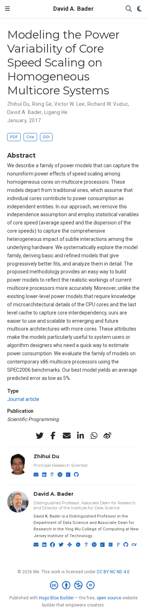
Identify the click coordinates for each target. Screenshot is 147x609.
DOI (46, 137)
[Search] (129, 9)
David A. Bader (73, 8)
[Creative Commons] (73, 585)
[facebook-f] (53, 435)
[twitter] (39, 435)
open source (109, 597)
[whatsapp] (93, 435)
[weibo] (107, 435)
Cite (30, 137)
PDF (14, 137)
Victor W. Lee (69, 104)
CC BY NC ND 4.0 (113, 571)
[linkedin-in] (80, 435)
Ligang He (56, 112)
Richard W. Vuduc (107, 104)
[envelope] (66, 435)
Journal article (23, 399)
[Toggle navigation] (7, 9)
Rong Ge (42, 104)
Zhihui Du (18, 104)
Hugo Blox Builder (56, 597)
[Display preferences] (139, 9)
